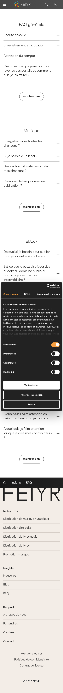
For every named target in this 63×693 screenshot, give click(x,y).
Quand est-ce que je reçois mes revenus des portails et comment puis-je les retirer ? (27, 71)
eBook (31, 242)
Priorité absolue (15, 35)
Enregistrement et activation (24, 45)
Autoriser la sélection (31, 395)
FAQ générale (31, 25)
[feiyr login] (55, 4)
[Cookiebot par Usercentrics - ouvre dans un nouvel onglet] (47, 286)
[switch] (55, 353)
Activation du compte (19, 56)
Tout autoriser (31, 385)
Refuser (32, 404)
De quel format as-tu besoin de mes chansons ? (26, 169)
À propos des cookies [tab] (48, 294)
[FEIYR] (6, 482)
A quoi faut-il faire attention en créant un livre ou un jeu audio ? (26, 416)
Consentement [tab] (10, 294)
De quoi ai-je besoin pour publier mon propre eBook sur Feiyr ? (27, 254)
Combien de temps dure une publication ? (24, 183)
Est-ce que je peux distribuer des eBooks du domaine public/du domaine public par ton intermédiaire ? (27, 273)
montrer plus (31, 96)
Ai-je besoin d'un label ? (20, 156)
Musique (31, 131)
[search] (46, 4)
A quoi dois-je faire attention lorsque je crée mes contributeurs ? (28, 433)
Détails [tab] (27, 294)
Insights (16, 483)
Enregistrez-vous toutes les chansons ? (23, 143)
